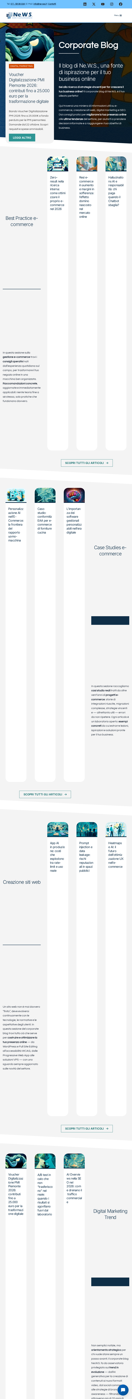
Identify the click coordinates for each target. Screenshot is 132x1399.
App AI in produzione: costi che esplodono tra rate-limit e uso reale (57, 856)
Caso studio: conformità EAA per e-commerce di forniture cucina (44, 520)
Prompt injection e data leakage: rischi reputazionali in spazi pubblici (86, 856)
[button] (87, 463)
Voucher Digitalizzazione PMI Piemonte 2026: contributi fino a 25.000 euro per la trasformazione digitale (15, 1194)
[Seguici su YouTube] (102, 4)
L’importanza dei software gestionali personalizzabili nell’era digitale (74, 520)
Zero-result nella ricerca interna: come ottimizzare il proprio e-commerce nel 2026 (57, 193)
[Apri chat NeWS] (123, 1390)
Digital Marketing (21, 66)
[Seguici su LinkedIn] (85, 4)
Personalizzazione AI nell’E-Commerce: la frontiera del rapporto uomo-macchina (16, 524)
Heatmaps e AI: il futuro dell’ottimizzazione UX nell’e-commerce (115, 854)
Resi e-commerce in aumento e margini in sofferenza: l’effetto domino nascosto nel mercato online (86, 197)
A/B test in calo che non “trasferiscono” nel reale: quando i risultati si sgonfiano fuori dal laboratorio (45, 1194)
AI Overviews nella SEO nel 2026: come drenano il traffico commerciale (74, 1188)
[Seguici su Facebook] (120, 4)
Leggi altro (22, 137)
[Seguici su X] (94, 4)
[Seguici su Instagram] (111, 4)
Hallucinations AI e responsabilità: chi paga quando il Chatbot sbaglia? (115, 191)
